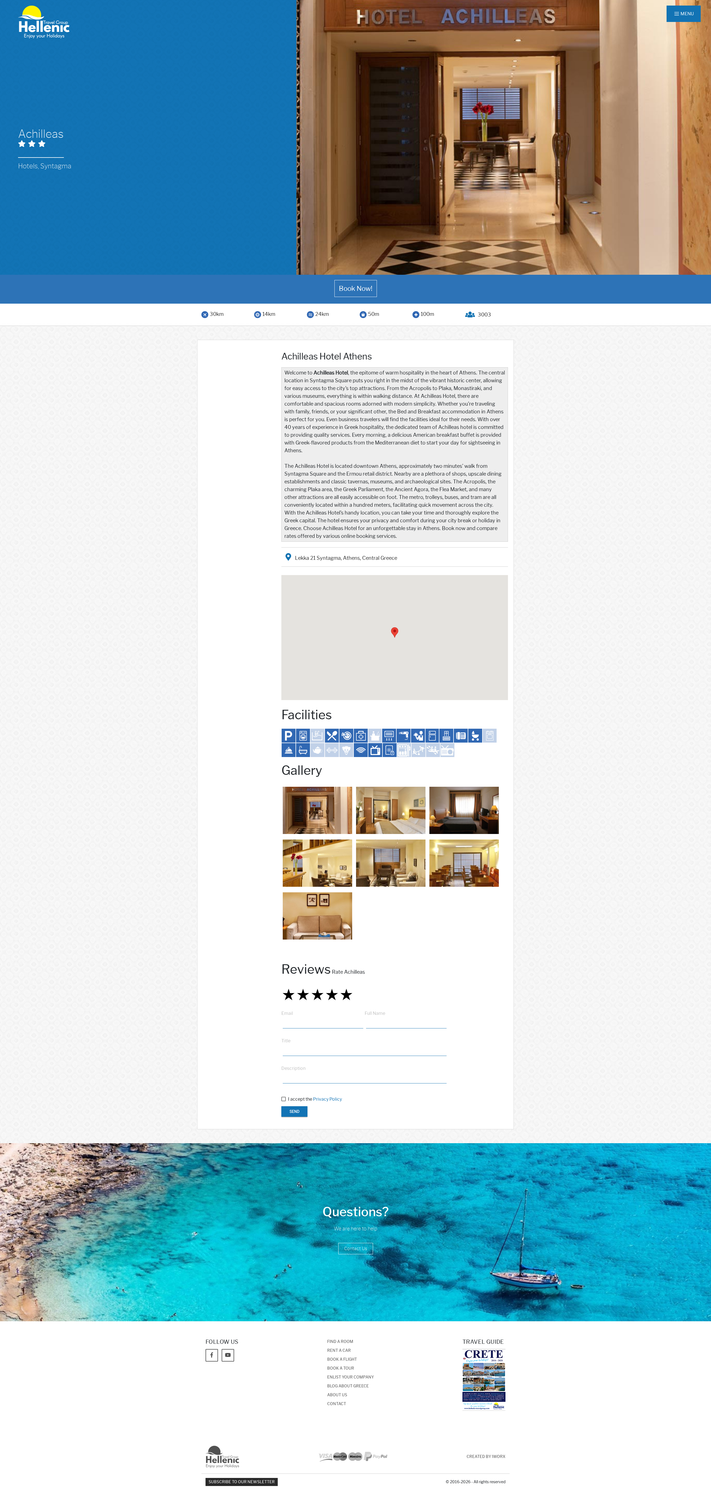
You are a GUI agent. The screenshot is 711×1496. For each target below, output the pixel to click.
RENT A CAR (339, 1350)
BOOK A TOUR (340, 1368)
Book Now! (355, 288)
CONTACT (336, 1404)
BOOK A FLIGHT (342, 1359)
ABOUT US (337, 1395)
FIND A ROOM (340, 1341)
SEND (294, 1111)
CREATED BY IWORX (486, 1456)
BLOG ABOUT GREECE (348, 1386)
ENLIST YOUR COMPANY (350, 1377)
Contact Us (355, 1248)
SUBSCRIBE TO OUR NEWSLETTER (242, 1482)
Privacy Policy (327, 1099)
